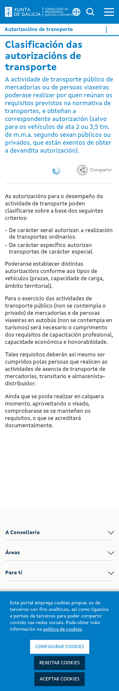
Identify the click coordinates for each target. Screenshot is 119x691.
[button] (109, 12)
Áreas (12, 553)
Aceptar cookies (59, 679)
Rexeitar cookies (59, 663)
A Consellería (22, 532)
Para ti (13, 573)
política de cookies (62, 629)
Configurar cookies (59, 647)
